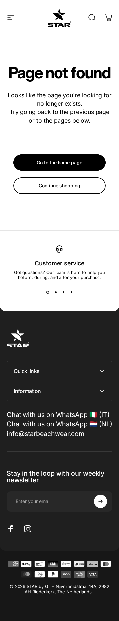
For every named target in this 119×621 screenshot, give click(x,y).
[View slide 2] (56, 292)
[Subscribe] (100, 501)
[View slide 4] (71, 292)
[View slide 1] (48, 292)
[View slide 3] (63, 292)
